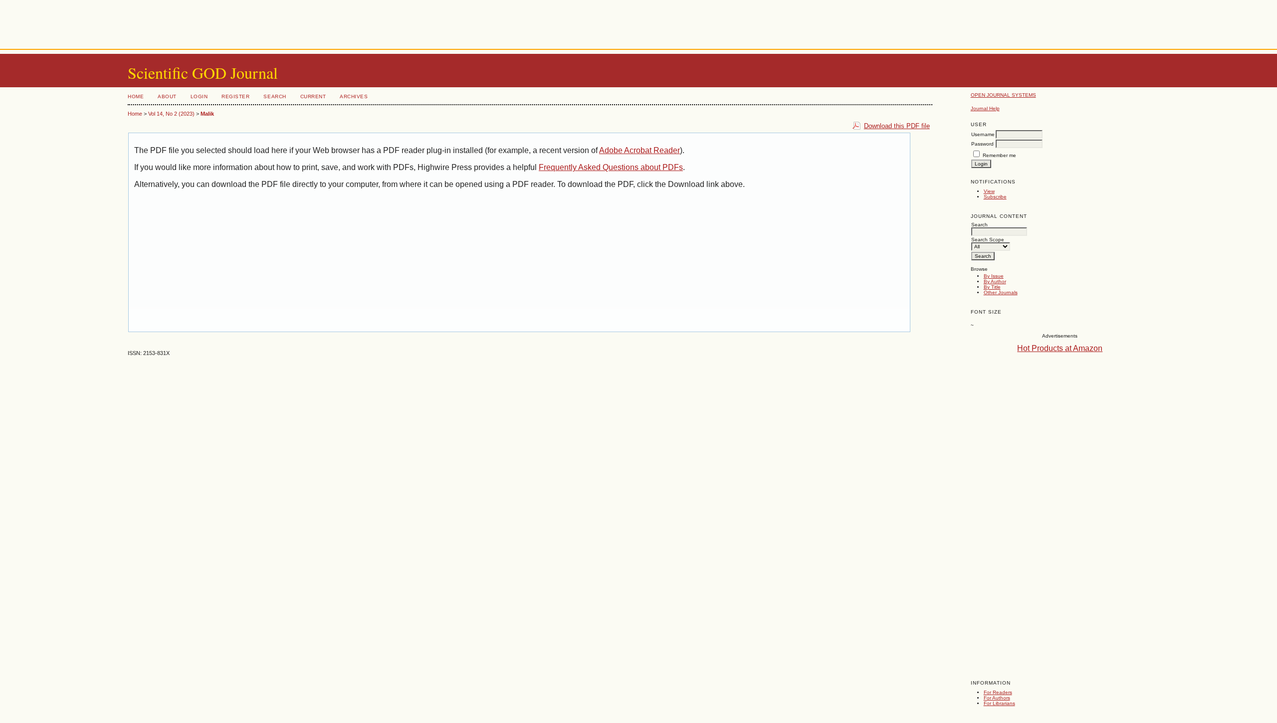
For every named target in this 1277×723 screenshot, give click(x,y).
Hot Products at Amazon (1059, 348)
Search (274, 96)
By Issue (994, 276)
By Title (992, 287)
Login (199, 96)
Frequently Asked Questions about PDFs (611, 167)
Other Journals (1001, 292)
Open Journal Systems (1003, 95)
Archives (354, 96)
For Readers (998, 692)
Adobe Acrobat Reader (639, 150)
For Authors (997, 698)
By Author (995, 281)
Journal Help (985, 108)
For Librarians (999, 703)
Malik (207, 114)
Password (982, 144)
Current (313, 96)
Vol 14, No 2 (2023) (171, 114)
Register (235, 96)
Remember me (999, 155)
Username (983, 134)
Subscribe (995, 196)
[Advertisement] (638, 22)
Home (136, 96)
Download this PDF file (897, 126)
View (989, 191)
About (167, 96)
